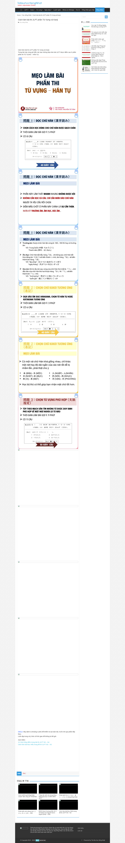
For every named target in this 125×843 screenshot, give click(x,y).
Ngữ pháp (47, 10)
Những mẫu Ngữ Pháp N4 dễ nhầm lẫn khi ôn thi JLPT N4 (99, 61)
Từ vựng (39, 10)
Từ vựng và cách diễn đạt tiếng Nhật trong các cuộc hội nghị (99, 33)
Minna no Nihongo (68, 10)
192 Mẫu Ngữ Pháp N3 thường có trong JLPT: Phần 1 (98, 47)
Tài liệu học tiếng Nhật (21, 9)
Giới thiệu (81, 828)
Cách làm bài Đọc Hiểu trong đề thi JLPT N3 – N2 (35, 744)
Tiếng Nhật (99, 10)
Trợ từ (78, 10)
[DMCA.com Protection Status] (40, 840)
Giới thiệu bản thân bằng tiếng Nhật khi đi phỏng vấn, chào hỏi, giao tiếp (98, 68)
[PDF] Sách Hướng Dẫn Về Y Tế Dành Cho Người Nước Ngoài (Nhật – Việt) (48, 813)
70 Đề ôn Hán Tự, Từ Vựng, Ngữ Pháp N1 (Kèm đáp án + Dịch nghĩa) (97, 55)
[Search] (106, 16)
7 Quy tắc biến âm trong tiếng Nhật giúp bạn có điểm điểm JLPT (47, 796)
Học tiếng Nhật (26, 15)
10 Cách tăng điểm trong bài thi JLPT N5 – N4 (33, 742)
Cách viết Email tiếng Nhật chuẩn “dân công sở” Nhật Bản (27, 795)
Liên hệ (80, 831)
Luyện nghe (57, 10)
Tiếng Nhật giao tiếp (88, 10)
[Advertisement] (48, 36)
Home (19, 15)
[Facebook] (81, 840)
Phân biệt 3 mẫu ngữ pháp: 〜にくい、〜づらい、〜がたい (98, 40)
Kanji (32, 10)
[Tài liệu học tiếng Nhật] (29, 4)
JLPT (26, 10)
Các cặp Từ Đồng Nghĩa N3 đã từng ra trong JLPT (99, 26)
